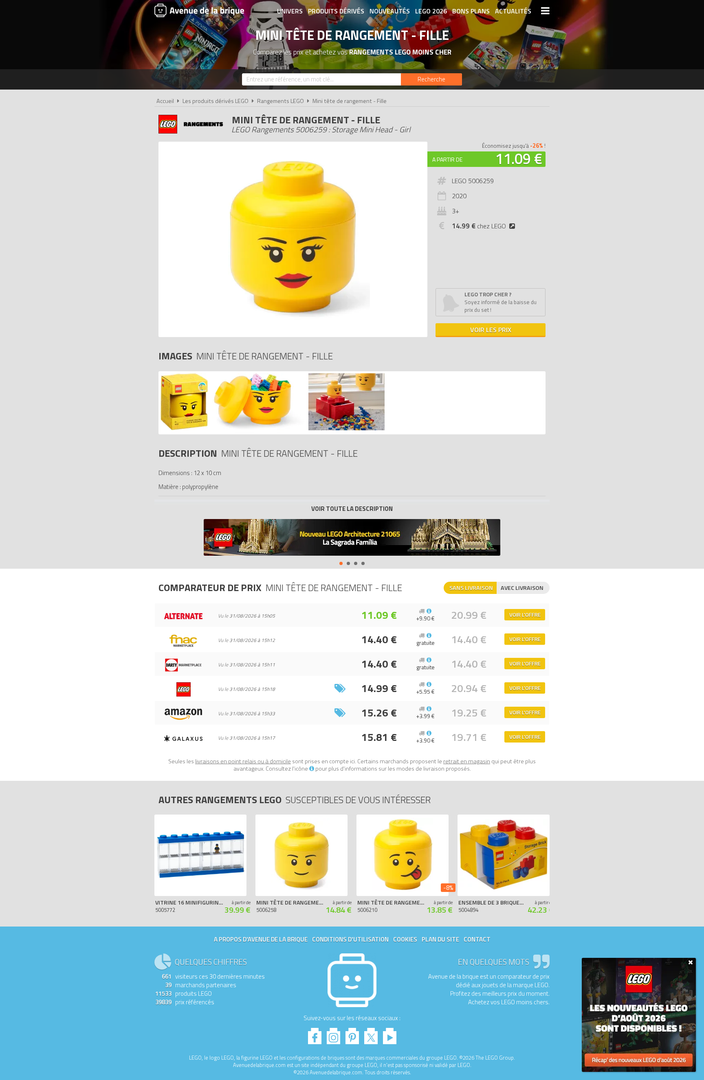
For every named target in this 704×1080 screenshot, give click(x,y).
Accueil (165, 100)
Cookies (405, 939)
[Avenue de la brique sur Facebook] (314, 1034)
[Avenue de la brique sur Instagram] (333, 1034)
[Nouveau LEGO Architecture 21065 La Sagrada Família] (352, 538)
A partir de (447, 159)
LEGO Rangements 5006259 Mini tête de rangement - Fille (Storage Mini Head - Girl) (313, 505)
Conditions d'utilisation (350, 939)
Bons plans (471, 11)
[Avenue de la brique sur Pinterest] (352, 1034)
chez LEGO (479, 226)
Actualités (513, 11)
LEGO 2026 (431, 11)
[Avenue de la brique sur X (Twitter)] (371, 1034)
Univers (290, 11)
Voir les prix (490, 330)
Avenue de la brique (199, 10)
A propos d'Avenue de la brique (261, 939)
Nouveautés (390, 11)
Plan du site (440, 939)
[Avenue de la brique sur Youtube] (389, 1034)
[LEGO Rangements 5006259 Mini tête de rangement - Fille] (184, 428)
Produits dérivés (336, 11)
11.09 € (518, 158)
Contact (477, 939)
